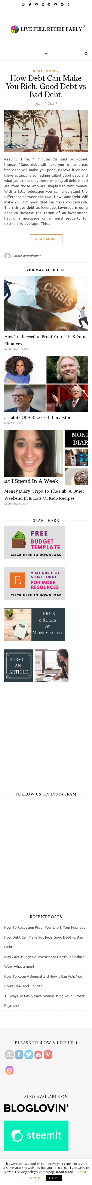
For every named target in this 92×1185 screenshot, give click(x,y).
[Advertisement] (46, 736)
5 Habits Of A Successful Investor (37, 417)
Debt (38, 71)
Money (52, 71)
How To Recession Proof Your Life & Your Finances (44, 927)
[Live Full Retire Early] (46, 28)
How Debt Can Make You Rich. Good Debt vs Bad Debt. (46, 86)
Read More (46, 239)
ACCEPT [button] (54, 1177)
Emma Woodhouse (26, 256)
